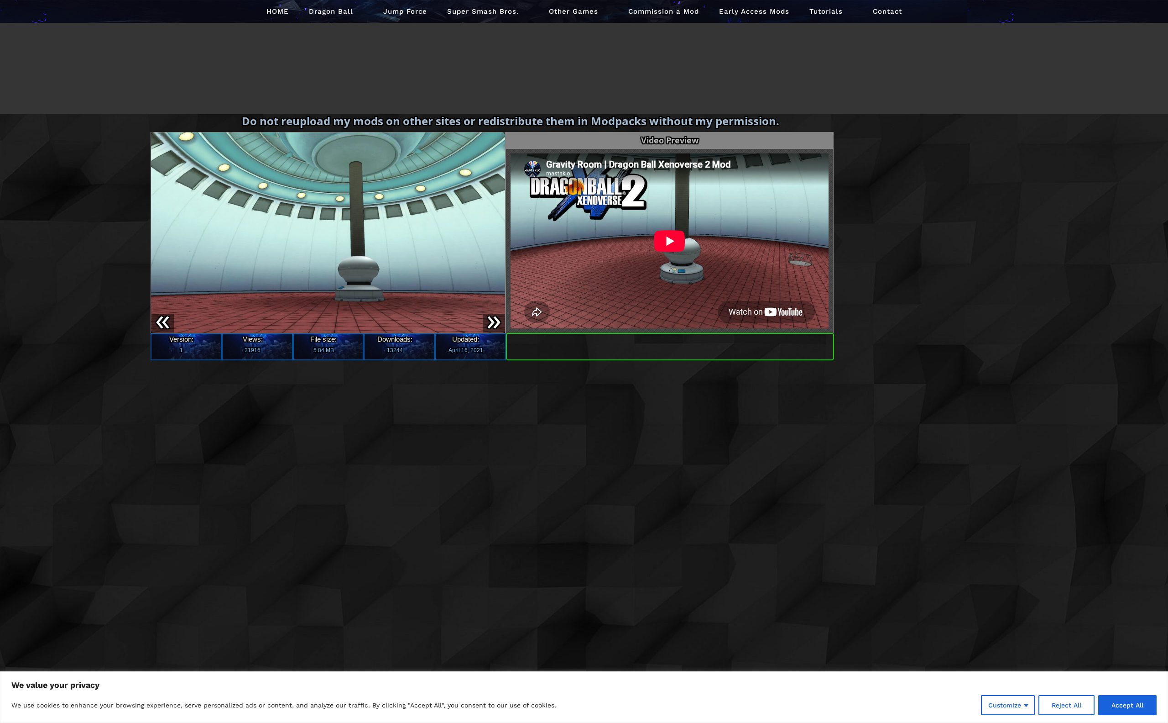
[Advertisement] (908, 256)
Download (670, 344)
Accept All (1127, 705)
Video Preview (670, 140)
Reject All (1066, 705)
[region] (584, 697)
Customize (1004, 705)
